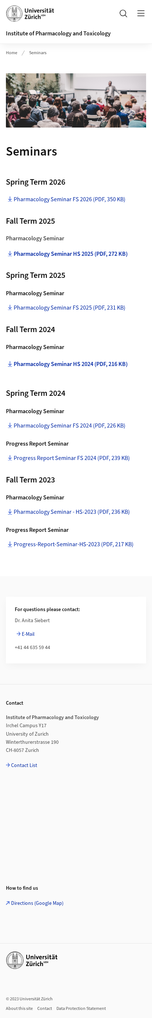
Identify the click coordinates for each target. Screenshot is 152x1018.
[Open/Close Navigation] (141, 13)
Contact (44, 1008)
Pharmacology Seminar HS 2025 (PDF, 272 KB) (71, 254)
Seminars (37, 53)
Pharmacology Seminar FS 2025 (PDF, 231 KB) (69, 308)
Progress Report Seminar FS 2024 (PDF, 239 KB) (72, 458)
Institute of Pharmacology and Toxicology (58, 33)
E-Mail (28, 634)
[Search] (123, 13)
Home (11, 53)
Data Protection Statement (81, 1008)
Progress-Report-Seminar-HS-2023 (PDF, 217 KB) (74, 544)
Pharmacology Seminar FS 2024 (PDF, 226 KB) (69, 426)
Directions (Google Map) (37, 903)
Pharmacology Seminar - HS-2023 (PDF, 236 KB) (72, 512)
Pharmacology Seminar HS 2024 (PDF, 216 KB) (71, 364)
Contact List (24, 765)
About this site (19, 1008)
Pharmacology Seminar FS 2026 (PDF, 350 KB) (69, 199)
